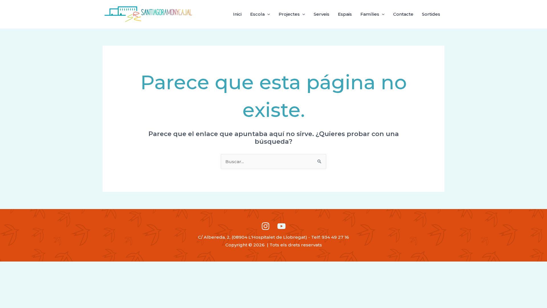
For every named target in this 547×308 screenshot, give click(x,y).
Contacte (403, 14)
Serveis (321, 14)
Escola (257, 14)
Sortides (431, 14)
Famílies (369, 14)
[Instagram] (265, 226)
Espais (345, 14)
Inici (237, 14)
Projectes (289, 14)
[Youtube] (281, 226)
